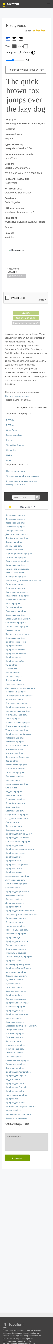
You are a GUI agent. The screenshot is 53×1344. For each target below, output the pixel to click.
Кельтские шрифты (14, 772)
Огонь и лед (11, 788)
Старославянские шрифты (18, 619)
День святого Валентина (17, 757)
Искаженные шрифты (15, 768)
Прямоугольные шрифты (17, 722)
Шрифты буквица (13, 646)
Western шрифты (13, 676)
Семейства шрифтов (15, 623)
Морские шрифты (14, 1018)
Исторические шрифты (16, 703)
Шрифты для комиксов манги (19, 849)
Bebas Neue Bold (14, 435)
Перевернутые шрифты (16, 930)
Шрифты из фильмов (15, 649)
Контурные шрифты (15, 565)
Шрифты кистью (13, 861)
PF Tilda (10, 420)
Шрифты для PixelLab (15, 1087)
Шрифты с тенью (13, 872)
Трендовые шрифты (15, 926)
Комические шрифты (15, 557)
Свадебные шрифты (15, 803)
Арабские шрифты (14, 749)
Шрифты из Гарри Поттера (18, 968)
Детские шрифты (13, 542)
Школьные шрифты (14, 830)
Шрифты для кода (14, 845)
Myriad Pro (11, 450)
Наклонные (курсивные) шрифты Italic (23, 580)
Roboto (9, 440)
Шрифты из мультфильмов (18, 734)
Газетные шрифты (14, 1037)
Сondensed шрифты (15, 799)
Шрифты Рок (11, 1099)
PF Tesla (10, 425)
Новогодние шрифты (16, 471)
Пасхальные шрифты (15, 918)
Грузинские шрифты (15, 1064)
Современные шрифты (16, 815)
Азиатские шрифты (14, 742)
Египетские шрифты (15, 1045)
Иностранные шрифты (16, 715)
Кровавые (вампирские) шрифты (21, 1026)
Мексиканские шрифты (16, 784)
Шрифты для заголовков (17, 838)
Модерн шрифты (13, 792)
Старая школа (12, 822)
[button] (48, 4)
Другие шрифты (13, 680)
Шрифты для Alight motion (18, 1072)
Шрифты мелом (13, 907)
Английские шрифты (15, 880)
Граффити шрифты (14, 530)
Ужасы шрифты (12, 630)
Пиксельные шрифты (15, 692)
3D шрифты (11, 665)
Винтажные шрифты (15, 519)
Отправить (17, 1158)
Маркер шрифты (13, 780)
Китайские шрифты (14, 1053)
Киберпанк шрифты (14, 1030)
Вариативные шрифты (16, 976)
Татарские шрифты (14, 987)
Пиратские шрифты (14, 1049)
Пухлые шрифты (13, 983)
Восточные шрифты (15, 523)
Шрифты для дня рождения (18, 834)
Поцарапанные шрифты (17, 596)
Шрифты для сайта (14, 661)
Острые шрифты (13, 887)
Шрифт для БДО (13, 937)
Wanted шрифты (13, 672)
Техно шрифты (12, 719)
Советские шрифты (14, 811)
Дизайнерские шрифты (16, 538)
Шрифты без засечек (15, 642)
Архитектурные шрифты (17, 876)
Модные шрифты (13, 1079)
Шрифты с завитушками (17, 864)
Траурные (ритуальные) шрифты (21, 914)
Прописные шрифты (15, 588)
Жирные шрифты (13, 546)
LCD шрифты (11, 669)
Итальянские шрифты (15, 999)
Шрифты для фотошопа (17, 891)
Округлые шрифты (14, 584)
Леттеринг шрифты (14, 1068)
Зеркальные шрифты (15, 934)
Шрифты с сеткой (13, 868)
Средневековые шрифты (17, 818)
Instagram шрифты (14, 738)
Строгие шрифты (13, 899)
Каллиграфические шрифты (19, 696)
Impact (9, 460)
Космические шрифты (16, 884)
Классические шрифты (16, 1118)
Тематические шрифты (16, 730)
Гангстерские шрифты (16, 1095)
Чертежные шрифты (15, 699)
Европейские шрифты (16, 765)
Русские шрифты (13, 607)
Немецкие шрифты (14, 1033)
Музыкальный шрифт (15, 953)
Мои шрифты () (28, 507)
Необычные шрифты (15, 573)
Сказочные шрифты (15, 615)
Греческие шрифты (14, 684)
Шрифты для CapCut (15, 1076)
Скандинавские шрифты (17, 1060)
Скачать (26, 313)
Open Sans (11, 430)
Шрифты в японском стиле (18, 707)
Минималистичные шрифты (18, 1114)
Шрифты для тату (14, 657)
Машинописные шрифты (17, 569)
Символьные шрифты (15, 945)
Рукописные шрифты (15, 611)
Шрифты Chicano (13, 960)
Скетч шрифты (12, 807)
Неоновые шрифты (14, 1022)
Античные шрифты (14, 895)
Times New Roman (15, 445)
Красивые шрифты (14, 776)
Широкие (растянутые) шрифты (20, 1106)
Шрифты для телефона (16, 1014)
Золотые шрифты (13, 1041)
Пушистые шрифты (14, 980)
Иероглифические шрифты (18, 553)
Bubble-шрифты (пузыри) (17, 964)
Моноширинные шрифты (17, 711)
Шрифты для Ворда (15, 1010)
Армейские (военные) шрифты (20, 688)
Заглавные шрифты (14, 550)
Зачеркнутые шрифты (15, 991)
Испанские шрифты (14, 922)
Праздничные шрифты (16, 600)
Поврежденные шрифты (17, 726)
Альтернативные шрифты (17, 745)
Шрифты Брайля (13, 995)
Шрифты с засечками (15, 653)
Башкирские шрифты (15, 972)
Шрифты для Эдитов (15, 1083)
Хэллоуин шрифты (14, 826)
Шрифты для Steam (15, 1103)
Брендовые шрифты (15, 515)
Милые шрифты (13, 1110)
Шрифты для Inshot (14, 1091)
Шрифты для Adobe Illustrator (19, 911)
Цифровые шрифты (15, 638)
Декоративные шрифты (16, 534)
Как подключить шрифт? (25, 323)
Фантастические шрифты (17, 841)
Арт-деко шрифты (14, 753)
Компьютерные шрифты (17, 561)
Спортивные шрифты (15, 949)
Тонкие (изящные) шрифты (18, 957)
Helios (9, 455)
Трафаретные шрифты (16, 626)
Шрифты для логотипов (17, 396)
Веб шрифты (11, 761)
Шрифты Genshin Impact (17, 1003)
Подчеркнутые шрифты (16, 592)
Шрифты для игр (13, 857)
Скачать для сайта (25, 318)
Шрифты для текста (15, 853)
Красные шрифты (14, 1056)
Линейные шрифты (14, 903)
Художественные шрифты (17, 634)
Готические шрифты (15, 527)
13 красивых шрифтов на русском (22, 476)
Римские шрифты (13, 795)
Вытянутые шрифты (15, 1007)
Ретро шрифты (12, 603)
